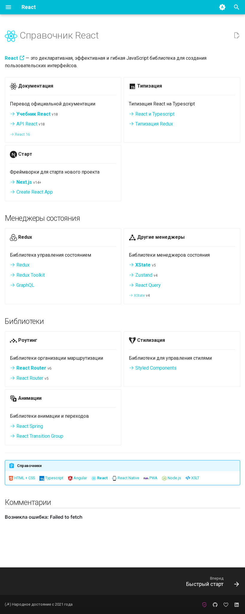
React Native (128, 478)
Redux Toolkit (30, 275)
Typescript (53, 478)
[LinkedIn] (236, 604)
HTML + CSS (24, 478)
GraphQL (24, 285)
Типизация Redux (153, 124)
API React (26, 124)
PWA (152, 478)
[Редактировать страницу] (236, 35)
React (102, 478)
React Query (147, 285)
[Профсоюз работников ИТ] (204, 604)
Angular (80, 478)
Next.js (23, 182)
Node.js (174, 478)
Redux (22, 265)
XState (142, 265)
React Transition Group (39, 436)
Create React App (34, 192)
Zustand (143, 275)
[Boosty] (226, 604)
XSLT (194, 478)
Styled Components (155, 368)
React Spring (29, 426)
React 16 (22, 134)
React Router (30, 368)
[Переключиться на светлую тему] (222, 7)
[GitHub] (215, 604)
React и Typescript (154, 114)
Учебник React (32, 114)
